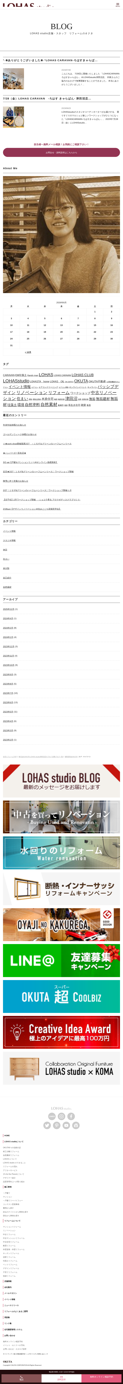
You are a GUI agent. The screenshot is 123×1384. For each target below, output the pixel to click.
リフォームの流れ (10, 1166)
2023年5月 (8, 712)
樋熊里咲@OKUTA (71, 756)
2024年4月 (8, 618)
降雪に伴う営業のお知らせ (15, 481)
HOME (7, 1136)
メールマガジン (10, 1293)
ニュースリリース (11, 1305)
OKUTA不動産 (97, 381)
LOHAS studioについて (14, 1142)
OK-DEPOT (69, 382)
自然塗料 (32, 404)
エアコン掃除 (64, 387)
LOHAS (46, 374)
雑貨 (83, 404)
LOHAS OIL (57, 381)
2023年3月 (8, 730)
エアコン (34, 387)
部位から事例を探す (11, 1216)
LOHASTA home (39, 381)
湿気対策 (85, 399)
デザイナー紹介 (9, 1178)
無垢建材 (103, 399)
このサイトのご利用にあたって (37, 1354)
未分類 (6, 568)
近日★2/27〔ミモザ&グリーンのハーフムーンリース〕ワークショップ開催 (38, 471)
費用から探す (8, 1208)
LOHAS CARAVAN (62, 375)
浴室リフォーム (9, 1257)
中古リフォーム (9, 1234)
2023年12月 (8, 646)
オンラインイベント (78, 387)
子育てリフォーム (10, 1272)
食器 (89, 405)
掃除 (30, 399)
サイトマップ (7, 1354)
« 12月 (28, 352)
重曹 (66, 405)
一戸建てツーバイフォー (13, 1201)
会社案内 (8, 1287)
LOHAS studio (30, 5)
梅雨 (55, 399)
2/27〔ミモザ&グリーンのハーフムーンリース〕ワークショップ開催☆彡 (37, 490)
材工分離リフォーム (11, 1151)
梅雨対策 (61, 399)
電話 (21, 1378)
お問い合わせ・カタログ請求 (14, 1349)
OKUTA (81, 381)
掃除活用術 (37, 399)
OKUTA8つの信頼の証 (12, 1148)
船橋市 (61, 405)
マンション (7, 1197)
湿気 (79, 399)
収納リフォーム (9, 1276)
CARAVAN (9, 375)
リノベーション (32, 392)
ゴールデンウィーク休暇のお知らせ (20, 434)
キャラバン (92, 387)
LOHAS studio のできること (14, 1163)
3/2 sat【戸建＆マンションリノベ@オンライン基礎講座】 (30, 462)
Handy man (32, 375)
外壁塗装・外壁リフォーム (14, 1249)
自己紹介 (7, 578)
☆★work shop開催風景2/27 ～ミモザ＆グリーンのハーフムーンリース (37, 443)
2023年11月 (8, 656)
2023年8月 (8, 684)
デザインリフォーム (11, 1268)
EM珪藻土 (21, 375)
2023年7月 (8, 693)
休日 (5, 550)
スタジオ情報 (9, 540)
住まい (22, 398)
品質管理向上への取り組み (14, 1182)
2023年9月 (8, 674)
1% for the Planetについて (13, 1174)
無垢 (92, 398)
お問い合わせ (9, 1336)
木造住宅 (48, 398)
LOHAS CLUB (83, 375)
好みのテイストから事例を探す (15, 1212)
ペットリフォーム (10, 1265)
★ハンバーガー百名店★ (14, 453)
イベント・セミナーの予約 (14, 1345)
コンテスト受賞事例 (11, 1204)
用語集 (7, 1317)
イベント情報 (20, 387)
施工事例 (8, 1187)
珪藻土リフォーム (10, 1261)
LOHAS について (10, 1159)
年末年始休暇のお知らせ (14, 425)
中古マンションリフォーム (14, 1238)
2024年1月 (8, 637)
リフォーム (59, 392)
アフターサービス (10, 1170)
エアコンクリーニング (48, 387)
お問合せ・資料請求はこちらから (61, 152)
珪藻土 (12, 404)
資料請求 (61, 1378)
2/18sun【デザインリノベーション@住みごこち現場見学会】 (32, 509)
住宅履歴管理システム (13, 1330)
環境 (20, 405)
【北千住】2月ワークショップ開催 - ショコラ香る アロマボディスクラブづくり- (41, 499)
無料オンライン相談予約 (13, 1342)
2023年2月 (8, 740)
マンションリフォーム (12, 1227)
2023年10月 (8, 665)
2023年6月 (8, 702)
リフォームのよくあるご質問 (16, 1311)
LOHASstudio (16, 380)
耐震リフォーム (9, 1246)
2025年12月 (8, 609)
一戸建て (6, 1193)
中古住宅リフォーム (11, 1242)
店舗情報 (8, 1281)
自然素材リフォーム (11, 1155)
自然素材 (48, 404)
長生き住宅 (74, 405)
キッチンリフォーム (11, 1253)
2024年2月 (8, 628)
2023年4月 (8, 721)
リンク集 (8, 1323)
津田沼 (71, 398)
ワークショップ (80, 393)
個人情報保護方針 (20, 1354)
